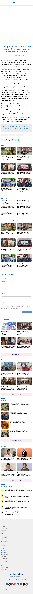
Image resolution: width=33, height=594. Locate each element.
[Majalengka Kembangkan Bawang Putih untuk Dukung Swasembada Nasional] (8, 366)
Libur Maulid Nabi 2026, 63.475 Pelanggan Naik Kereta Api (23, 158)
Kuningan (3, 532)
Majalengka (4, 528)
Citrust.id (3, 564)
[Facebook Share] (6, 140)
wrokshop (19, 135)
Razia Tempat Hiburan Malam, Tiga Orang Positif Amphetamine (21, 423)
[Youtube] (21, 584)
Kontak (3, 550)
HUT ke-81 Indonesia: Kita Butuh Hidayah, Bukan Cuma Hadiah (7, 459)
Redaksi (3, 545)
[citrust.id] (6, 2)
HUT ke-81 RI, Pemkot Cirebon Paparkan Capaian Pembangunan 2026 (24, 373)
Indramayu (3, 530)
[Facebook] (7, 584)
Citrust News (4, 566)
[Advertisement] (16, 21)
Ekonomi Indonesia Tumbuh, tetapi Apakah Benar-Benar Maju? (24, 459)
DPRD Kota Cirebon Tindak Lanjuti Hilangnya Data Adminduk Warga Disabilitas (8, 348)
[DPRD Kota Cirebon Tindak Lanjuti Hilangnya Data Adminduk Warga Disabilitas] (8, 341)
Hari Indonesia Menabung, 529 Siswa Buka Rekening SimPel (24, 174)
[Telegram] (26, 584)
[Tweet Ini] (9, 140)
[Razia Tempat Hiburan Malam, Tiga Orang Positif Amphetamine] (5, 425)
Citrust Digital (4, 567)
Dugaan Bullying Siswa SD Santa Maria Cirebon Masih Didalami (18, 491)
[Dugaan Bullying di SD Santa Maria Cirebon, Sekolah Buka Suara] (8, 182)
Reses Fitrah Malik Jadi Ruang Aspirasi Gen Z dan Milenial (24, 333)
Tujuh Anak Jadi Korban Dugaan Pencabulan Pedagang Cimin (23, 189)
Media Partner (4, 549)
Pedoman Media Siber (6, 547)
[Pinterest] (12, 584)
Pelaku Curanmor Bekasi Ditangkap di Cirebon (19, 432)
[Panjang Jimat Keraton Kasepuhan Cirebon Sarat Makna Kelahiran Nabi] (8, 167)
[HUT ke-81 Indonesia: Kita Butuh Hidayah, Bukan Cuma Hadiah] (8, 452)
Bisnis (2, 539)
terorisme (12, 135)
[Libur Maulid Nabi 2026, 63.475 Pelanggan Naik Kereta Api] (24, 151)
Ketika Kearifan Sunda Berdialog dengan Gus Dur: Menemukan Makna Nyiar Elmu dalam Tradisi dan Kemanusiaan (8, 474)
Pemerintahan (4, 537)
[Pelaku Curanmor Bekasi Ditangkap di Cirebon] (5, 433)
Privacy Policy (4, 558)
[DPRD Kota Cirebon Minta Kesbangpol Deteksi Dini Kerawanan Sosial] (24, 341)
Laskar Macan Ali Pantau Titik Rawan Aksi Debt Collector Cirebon (17, 502)
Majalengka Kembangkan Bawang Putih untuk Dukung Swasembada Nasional (8, 373)
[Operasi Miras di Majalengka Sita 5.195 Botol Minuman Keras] (8, 151)
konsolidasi (5, 135)
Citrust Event (4, 569)
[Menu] (2, 2)
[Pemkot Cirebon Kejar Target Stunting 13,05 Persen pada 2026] (24, 381)
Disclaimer (3, 556)
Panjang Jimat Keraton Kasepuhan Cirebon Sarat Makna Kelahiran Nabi (7, 174)
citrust (14, 54)
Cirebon (3, 44)
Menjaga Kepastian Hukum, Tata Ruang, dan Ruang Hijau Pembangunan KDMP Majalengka (24, 474)
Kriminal (3, 536)
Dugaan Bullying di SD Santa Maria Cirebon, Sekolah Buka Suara (6, 189)
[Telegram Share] (15, 140)
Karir (2, 560)
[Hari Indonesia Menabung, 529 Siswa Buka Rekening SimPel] (24, 167)
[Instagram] (15, 584)
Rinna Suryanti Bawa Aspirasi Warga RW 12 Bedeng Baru (6, 333)
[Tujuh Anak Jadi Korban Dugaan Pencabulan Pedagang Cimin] (24, 182)
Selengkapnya (16, 354)
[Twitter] (9, 584)
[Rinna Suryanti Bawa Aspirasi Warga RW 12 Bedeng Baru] (8, 326)
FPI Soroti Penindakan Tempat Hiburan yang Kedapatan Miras (16, 508)
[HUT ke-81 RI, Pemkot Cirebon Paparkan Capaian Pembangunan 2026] (24, 366)
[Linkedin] (18, 584)
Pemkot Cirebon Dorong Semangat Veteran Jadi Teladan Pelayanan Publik (7, 388)
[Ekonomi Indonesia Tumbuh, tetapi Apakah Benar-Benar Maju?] (24, 452)
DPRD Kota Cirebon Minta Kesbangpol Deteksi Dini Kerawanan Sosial (23, 348)
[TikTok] (24, 584)
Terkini (7, 44)
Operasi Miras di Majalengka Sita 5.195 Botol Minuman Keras (8, 158)
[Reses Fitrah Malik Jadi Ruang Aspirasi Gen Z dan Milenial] (24, 326)
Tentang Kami (4, 554)
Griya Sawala (4, 541)
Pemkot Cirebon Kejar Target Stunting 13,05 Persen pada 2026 (23, 388)
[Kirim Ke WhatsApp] (18, 140)
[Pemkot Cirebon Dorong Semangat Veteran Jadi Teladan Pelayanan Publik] (8, 381)
